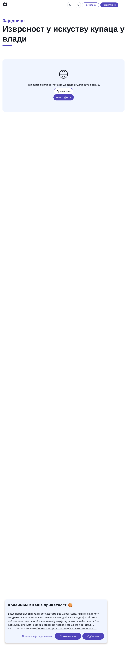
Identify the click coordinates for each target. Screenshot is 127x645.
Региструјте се (63, 97)
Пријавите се (64, 91)
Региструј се (109, 5)
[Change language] (78, 5)
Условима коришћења (82, 628)
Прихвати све (68, 636)
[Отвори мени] (122, 5)
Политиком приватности (51, 628)
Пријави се (90, 5)
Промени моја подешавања (37, 636)
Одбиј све (93, 636)
